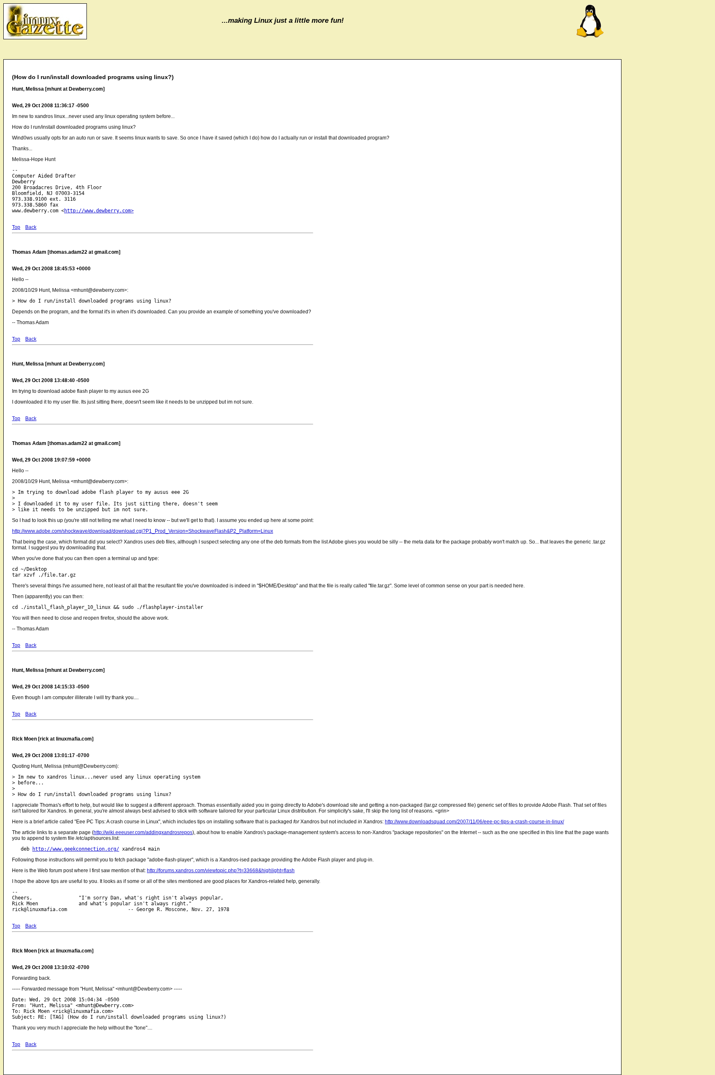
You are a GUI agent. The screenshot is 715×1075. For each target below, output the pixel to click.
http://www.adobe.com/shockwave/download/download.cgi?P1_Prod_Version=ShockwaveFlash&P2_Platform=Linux (142, 531)
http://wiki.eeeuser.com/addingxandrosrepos (143, 832)
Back (30, 227)
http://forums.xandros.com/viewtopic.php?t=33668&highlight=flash (221, 870)
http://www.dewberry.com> (99, 211)
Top (16, 227)
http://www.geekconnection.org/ (75, 849)
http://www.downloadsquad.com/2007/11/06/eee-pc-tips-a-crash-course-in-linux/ (474, 822)
